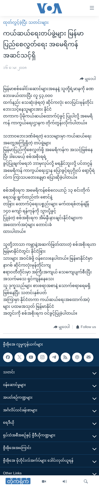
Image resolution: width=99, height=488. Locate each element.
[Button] (88, 79)
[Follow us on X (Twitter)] (19, 357)
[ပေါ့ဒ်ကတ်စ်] (77, 357)
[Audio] (64, 481)
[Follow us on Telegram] (54, 357)
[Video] (44, 481)
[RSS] (65, 357)
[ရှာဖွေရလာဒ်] (85, 481)
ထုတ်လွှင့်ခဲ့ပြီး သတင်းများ (26, 22)
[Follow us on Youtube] (31, 357)
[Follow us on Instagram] (42, 357)
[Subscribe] (88, 357)
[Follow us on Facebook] (8, 357)
